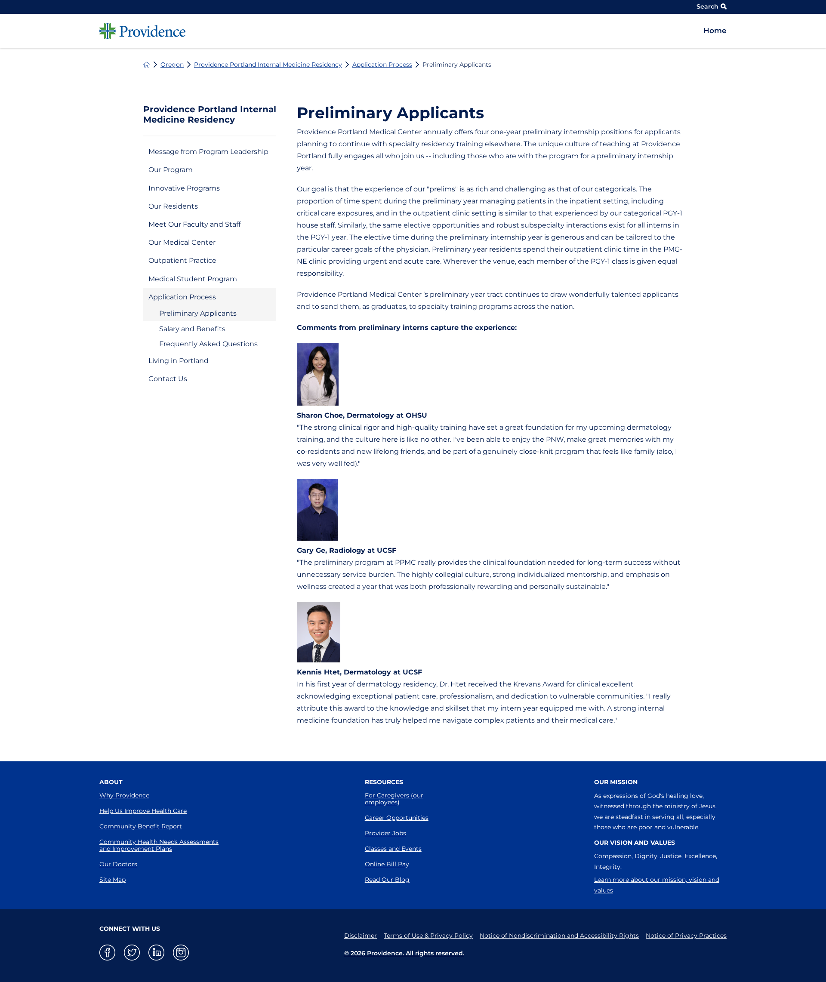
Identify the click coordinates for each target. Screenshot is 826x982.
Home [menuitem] (715, 30)
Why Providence (124, 795)
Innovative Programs (184, 188)
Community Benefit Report (140, 826)
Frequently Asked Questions (208, 344)
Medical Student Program (192, 279)
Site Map (112, 879)
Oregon (172, 65)
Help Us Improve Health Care (143, 811)
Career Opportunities (396, 818)
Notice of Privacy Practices (686, 935)
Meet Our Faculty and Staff (194, 224)
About (111, 782)
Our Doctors (118, 864)
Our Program (170, 170)
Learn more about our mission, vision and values (656, 885)
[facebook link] (107, 952)
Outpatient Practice (182, 260)
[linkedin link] (156, 952)
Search (707, 6)
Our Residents (173, 206)
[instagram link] (181, 952)
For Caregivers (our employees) (394, 798)
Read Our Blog (387, 879)
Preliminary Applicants (198, 313)
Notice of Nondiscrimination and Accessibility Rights (559, 935)
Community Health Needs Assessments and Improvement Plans (159, 845)
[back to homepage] (146, 64)
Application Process (382, 65)
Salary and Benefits (192, 329)
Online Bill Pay (387, 864)
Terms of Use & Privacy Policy (428, 935)
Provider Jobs (385, 833)
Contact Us (167, 379)
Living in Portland (178, 361)
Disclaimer (360, 935)
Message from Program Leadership (208, 152)
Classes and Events (393, 849)
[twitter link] (132, 952)
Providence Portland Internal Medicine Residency (268, 65)
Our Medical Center (182, 242)
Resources (384, 782)
